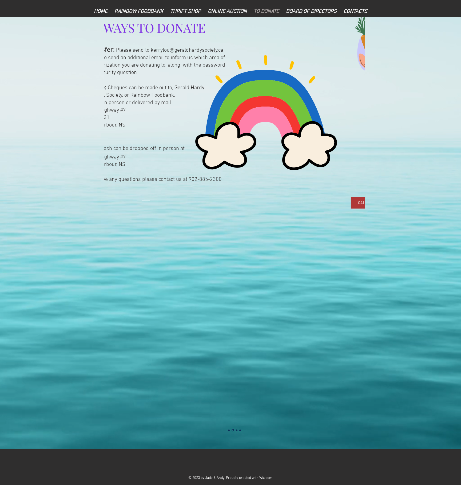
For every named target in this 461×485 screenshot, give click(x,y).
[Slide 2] (233, 430)
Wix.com (265, 478)
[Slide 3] (236, 430)
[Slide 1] (229, 430)
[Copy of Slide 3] (240, 430)
